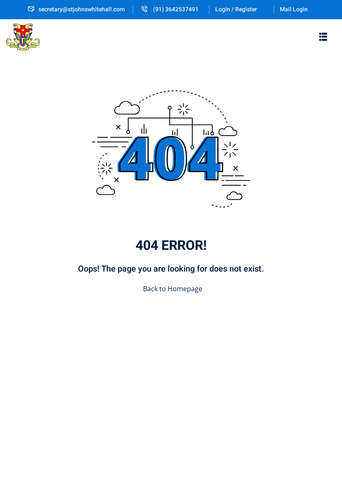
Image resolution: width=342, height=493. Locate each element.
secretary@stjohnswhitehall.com (81, 9)
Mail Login (294, 9)
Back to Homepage (172, 288)
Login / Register (236, 9)
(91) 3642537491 (175, 9)
